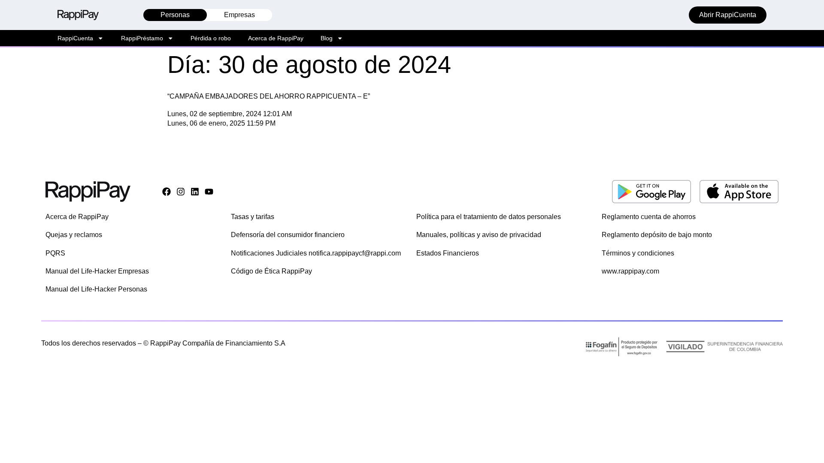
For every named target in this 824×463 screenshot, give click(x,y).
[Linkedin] (195, 192)
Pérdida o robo (211, 38)
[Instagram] (181, 192)
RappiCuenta (75, 38)
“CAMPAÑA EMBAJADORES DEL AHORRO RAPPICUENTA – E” (268, 96)
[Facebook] (167, 192)
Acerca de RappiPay (275, 38)
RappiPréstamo (142, 38)
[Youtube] (209, 192)
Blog (327, 38)
